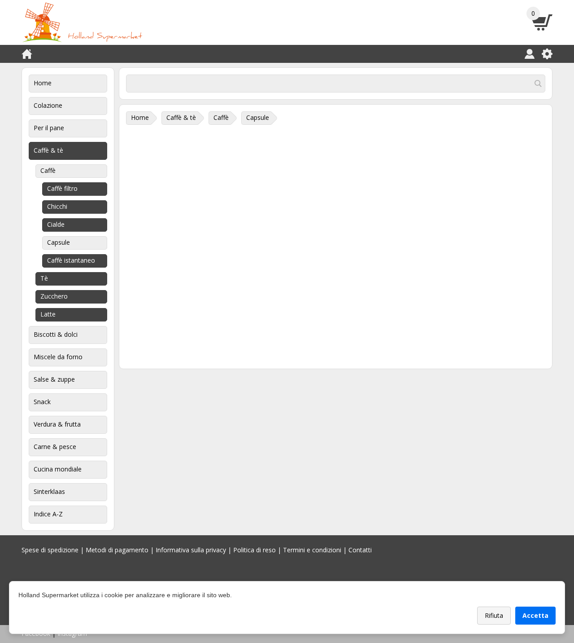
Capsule (58, 242)
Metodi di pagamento (117, 550)
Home (43, 83)
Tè (44, 278)
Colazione (48, 105)
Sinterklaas (49, 491)
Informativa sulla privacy (191, 550)
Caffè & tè (48, 150)
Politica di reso (254, 550)
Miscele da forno (58, 356)
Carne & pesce (55, 446)
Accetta (535, 615)
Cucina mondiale (58, 469)
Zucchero (54, 296)
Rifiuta (494, 615)
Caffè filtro (62, 188)
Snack (42, 401)
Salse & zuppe (54, 379)
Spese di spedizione (50, 550)
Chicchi (57, 206)
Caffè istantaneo (71, 260)
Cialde (56, 224)
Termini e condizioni (312, 550)
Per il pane (49, 127)
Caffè (48, 170)
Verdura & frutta (57, 424)
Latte (48, 314)
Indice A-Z (48, 514)
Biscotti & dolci (56, 334)
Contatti (360, 550)
